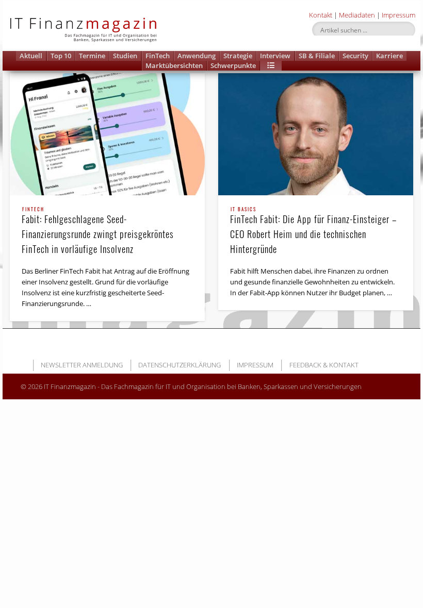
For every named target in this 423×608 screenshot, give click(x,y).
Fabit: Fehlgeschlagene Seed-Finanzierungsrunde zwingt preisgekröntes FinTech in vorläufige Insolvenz (98, 231)
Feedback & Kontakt (324, 364)
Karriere (389, 55)
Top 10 (61, 55)
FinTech (157, 55)
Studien (125, 55)
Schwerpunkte (233, 65)
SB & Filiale (317, 55)
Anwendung (196, 55)
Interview (275, 55)
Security (355, 55)
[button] (271, 66)
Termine (92, 55)
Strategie (237, 55)
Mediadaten (357, 15)
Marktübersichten (174, 65)
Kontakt (320, 15)
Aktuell (31, 55)
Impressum (398, 15)
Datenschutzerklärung (179, 364)
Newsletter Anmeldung (82, 364)
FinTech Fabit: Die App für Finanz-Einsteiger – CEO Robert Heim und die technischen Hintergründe (313, 231)
